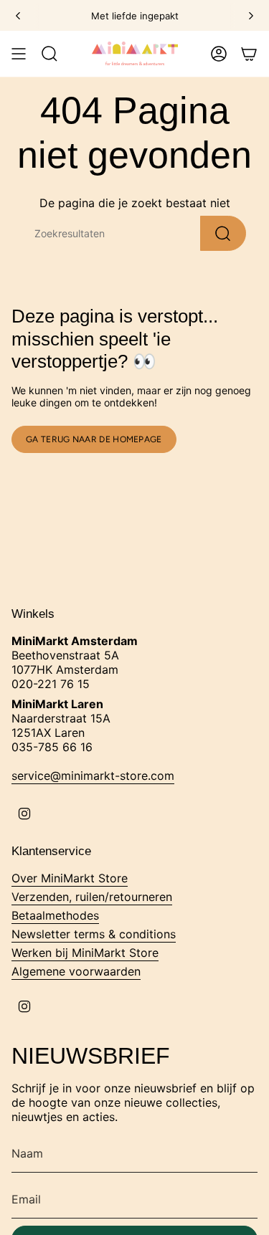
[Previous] (17, 15)
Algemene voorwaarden (76, 971)
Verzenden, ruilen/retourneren (91, 897)
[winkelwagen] (249, 53)
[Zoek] (223, 233)
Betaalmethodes (55, 915)
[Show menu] (18, 53)
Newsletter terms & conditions (93, 934)
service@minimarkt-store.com (92, 775)
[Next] (251, 15)
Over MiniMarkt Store (69, 878)
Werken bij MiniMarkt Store (85, 952)
